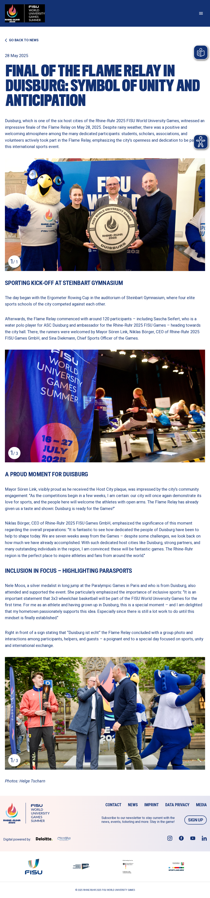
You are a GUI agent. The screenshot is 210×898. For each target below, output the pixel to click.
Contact (113, 804)
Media (201, 804)
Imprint (151, 804)
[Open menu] (201, 13)
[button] (105, 214)
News (133, 804)
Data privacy (177, 804)
